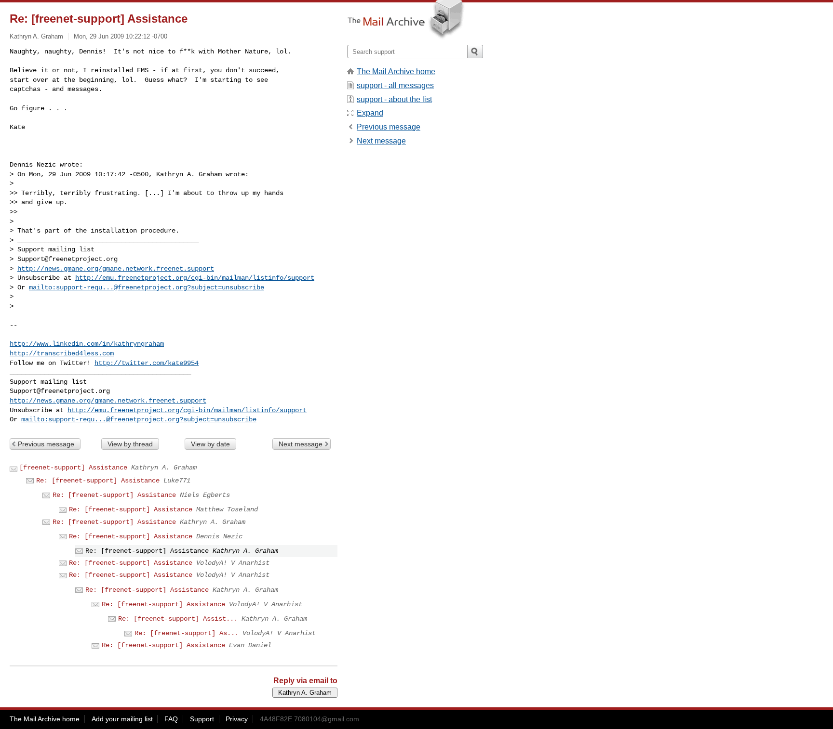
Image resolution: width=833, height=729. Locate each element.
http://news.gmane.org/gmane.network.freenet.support (115, 269)
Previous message (46, 444)
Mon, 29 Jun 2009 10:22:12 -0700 (120, 36)
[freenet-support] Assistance (73, 467)
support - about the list (394, 99)
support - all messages (395, 85)
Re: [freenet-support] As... (186, 633)
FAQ (171, 719)
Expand (370, 113)
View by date (210, 444)
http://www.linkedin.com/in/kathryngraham (87, 344)
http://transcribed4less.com (62, 353)
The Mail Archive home (396, 71)
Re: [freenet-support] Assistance (98, 480)
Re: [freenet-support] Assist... (178, 619)
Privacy (237, 719)
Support (202, 719)
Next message (300, 444)
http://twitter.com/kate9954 (146, 363)
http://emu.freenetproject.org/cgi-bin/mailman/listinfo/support (194, 278)
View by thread (130, 444)
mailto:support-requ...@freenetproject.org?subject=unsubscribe (146, 287)
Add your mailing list (122, 719)
